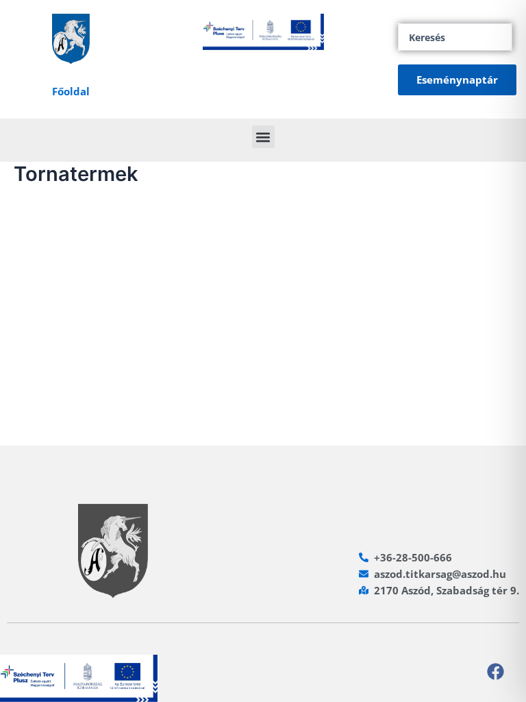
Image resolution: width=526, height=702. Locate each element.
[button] (263, 136)
